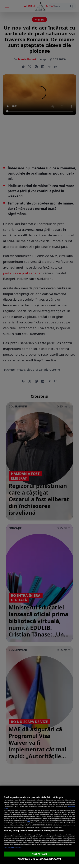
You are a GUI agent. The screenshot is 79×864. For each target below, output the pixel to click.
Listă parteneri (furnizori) (12, 847)
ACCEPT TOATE (39, 853)
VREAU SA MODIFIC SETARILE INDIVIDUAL (39, 858)
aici (28, 821)
